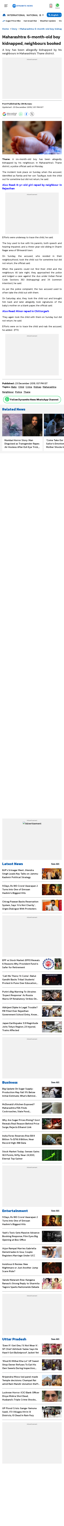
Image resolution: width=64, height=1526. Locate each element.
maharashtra (49, 387)
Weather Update (48, 20)
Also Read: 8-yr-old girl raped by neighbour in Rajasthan (32, 186)
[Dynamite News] (22, 5)
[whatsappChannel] (57, 5)
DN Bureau (26, 103)
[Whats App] (21, 114)
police (18, 392)
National (32, 15)
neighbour (8, 392)
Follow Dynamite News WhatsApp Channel (34, 399)
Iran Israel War (30, 20)
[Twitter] (32, 114)
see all (55, 863)
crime (29, 387)
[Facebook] (26, 114)
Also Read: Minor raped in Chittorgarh (25, 311)
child (21, 387)
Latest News (12, 863)
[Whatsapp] (7, 399)
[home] (4, 15)
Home (5, 29)
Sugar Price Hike (13, 20)
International (16, 15)
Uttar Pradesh (14, 1339)
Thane (27, 392)
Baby (14, 387)
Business (10, 1082)
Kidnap (37, 387)
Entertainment (15, 1210)
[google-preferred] (9, 114)
